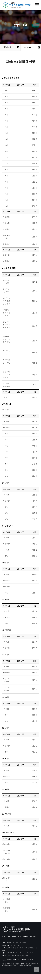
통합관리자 (33, 936)
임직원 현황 (27, 47)
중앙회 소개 (7, 47)
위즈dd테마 (17, 5)
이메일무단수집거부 (23, 936)
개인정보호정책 (6, 936)
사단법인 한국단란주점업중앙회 (17, 929)
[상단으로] (36, 969)
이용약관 (14, 936)
